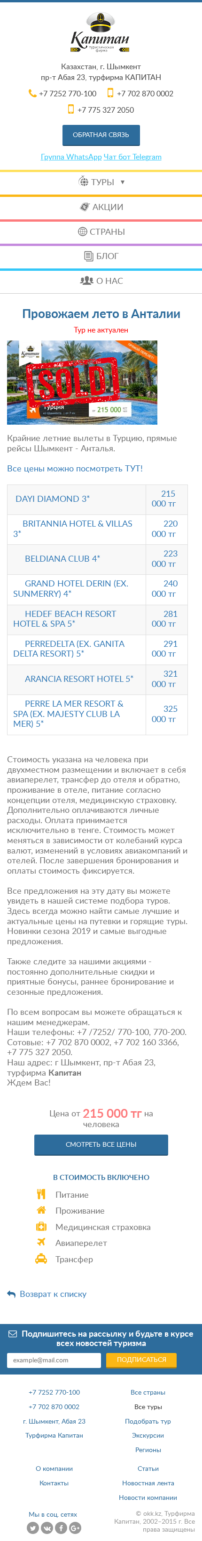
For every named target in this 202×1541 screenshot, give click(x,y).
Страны (107, 232)
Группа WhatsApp (71, 157)
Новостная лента (148, 1483)
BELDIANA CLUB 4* (63, 559)
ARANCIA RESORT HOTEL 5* (79, 679)
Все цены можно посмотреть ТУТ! (75, 469)
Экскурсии (148, 1435)
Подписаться (141, 1360)
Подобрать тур (148, 1421)
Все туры (148, 1407)
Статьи (148, 1469)
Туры (104, 183)
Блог (107, 257)
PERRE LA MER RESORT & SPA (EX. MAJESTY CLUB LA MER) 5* (68, 714)
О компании (54, 1469)
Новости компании (148, 1498)
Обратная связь (101, 135)
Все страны (148, 1392)
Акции (108, 207)
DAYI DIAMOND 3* (53, 499)
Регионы (148, 1450)
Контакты (54, 1483)
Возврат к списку (53, 1294)
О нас (109, 281)
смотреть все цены (101, 1145)
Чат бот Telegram (133, 157)
